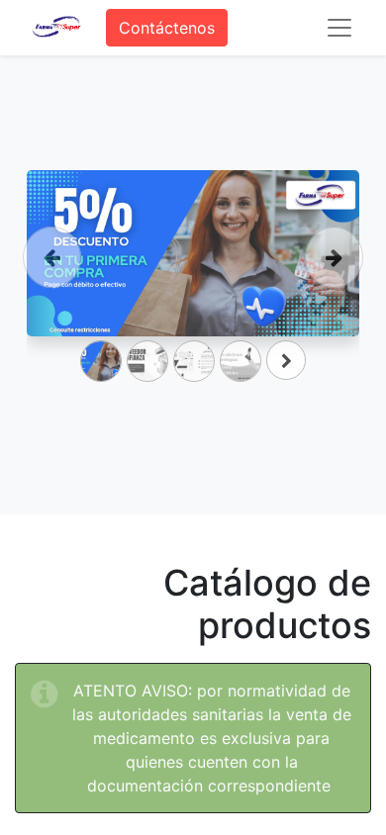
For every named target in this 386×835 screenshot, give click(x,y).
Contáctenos (167, 28)
